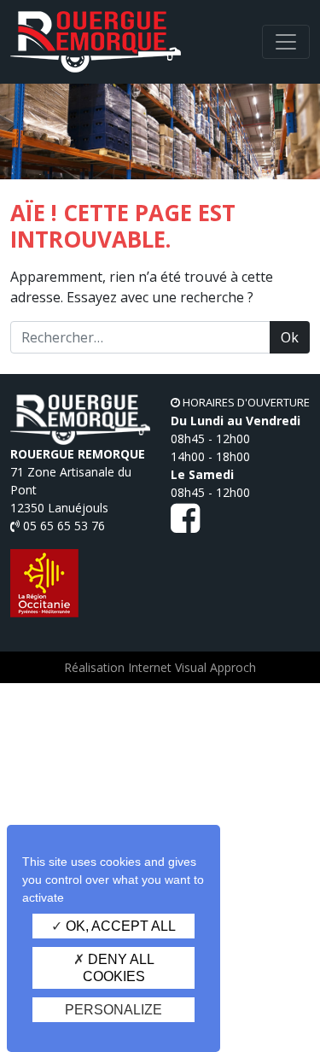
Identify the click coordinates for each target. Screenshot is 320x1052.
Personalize (113, 1009)
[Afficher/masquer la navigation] (286, 42)
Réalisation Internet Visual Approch (160, 667)
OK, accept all (119, 926)
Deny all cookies (118, 967)
